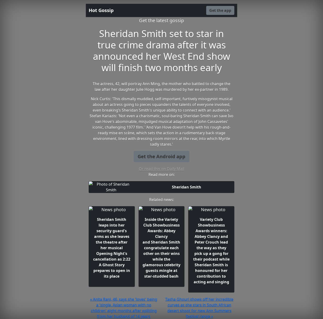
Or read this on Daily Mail (161, 168)
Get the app (220, 10)
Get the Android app (161, 156)
